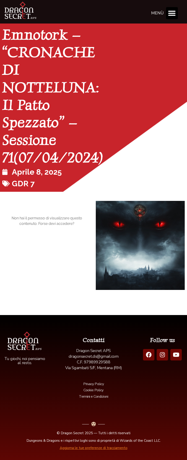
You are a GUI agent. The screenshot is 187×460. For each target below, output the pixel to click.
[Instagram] (162, 354)
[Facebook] (148, 354)
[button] (172, 13)
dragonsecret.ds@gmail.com (94, 356)
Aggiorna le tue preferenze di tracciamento (93, 448)
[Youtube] (176, 354)
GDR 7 (23, 183)
